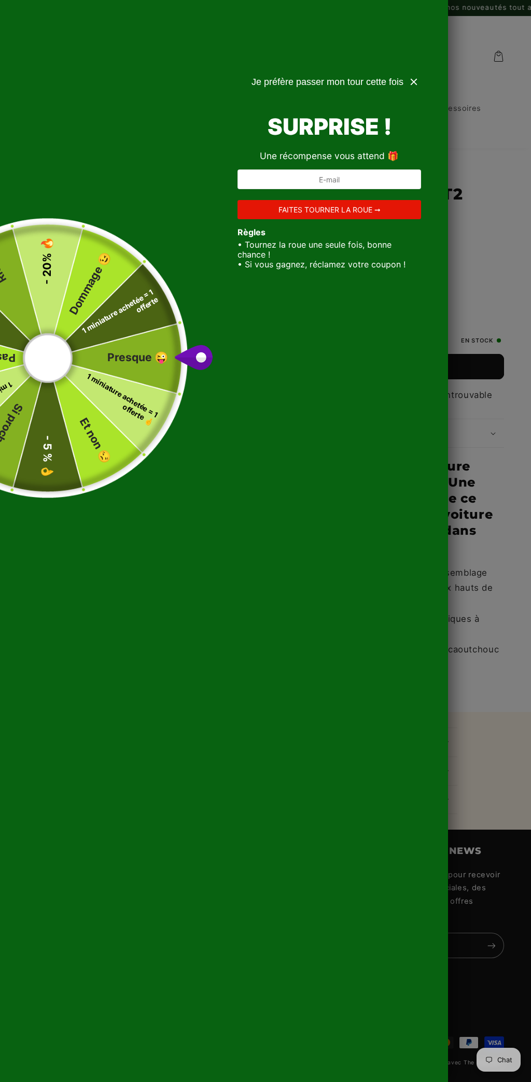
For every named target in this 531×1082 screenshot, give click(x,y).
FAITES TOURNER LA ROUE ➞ (329, 209)
